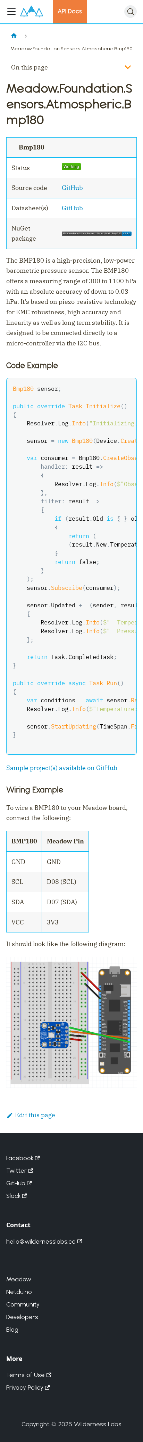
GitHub (72, 188)
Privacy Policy (24, 1387)
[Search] (130, 11)
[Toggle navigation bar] (11, 11)
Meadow (18, 1279)
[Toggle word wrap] (112, 388)
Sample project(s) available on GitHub (61, 768)
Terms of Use (25, 1374)
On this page (29, 67)
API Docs (70, 11)
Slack (13, 1195)
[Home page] (13, 36)
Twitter (16, 1170)
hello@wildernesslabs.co (41, 1241)
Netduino (19, 1291)
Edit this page (35, 1115)
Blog (12, 1329)
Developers (22, 1316)
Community (23, 1304)
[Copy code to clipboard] (126, 388)
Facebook (19, 1158)
